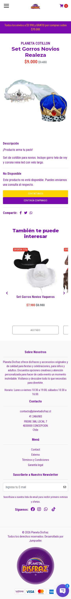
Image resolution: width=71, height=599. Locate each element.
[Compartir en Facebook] (21, 213)
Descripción (11, 143)
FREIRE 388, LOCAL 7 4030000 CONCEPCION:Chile (35, 425)
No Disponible (12, 173)
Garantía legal (35, 465)
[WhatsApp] (45, 510)
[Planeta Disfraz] (35, 6)
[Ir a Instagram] (39, 510)
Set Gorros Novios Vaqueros (35, 297)
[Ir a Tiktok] (53, 510)
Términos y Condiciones (35, 459)
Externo (35, 454)
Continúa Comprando (35, 200)
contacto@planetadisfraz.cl (35, 411)
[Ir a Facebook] (33, 510)
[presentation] (7, 293)
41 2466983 (35, 416)
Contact (35, 449)
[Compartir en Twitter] (25, 213)
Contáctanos (35, 193)
